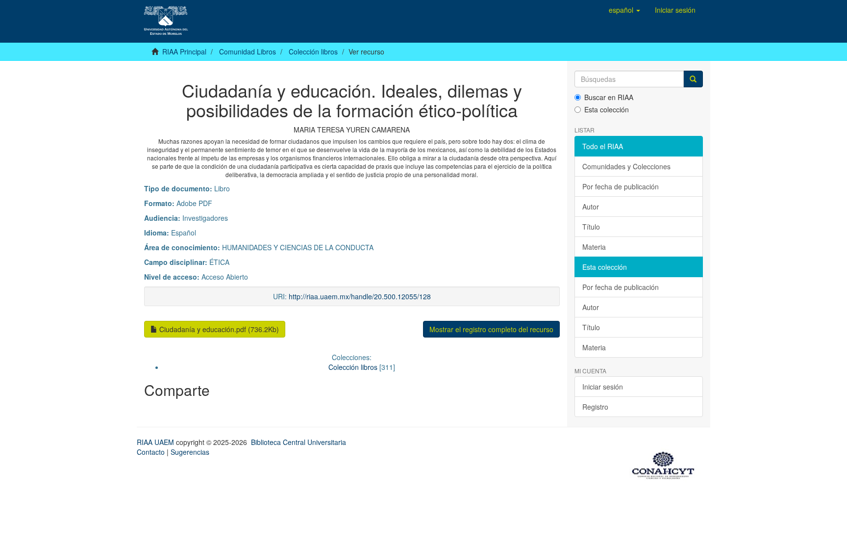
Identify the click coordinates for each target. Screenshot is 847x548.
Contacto (151, 452)
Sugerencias (190, 452)
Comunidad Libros (247, 51)
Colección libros (313, 51)
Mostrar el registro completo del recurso (491, 329)
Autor (590, 206)
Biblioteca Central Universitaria (298, 442)
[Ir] (693, 79)
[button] (624, 10)
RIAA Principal (184, 51)
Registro (595, 407)
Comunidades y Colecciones (626, 166)
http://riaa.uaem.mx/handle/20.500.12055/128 (360, 296)
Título (591, 227)
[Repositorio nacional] (666, 464)
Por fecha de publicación (620, 186)
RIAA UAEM (156, 442)
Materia (594, 247)
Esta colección (606, 109)
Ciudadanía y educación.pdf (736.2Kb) (218, 329)
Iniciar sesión (602, 386)
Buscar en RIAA (608, 97)
